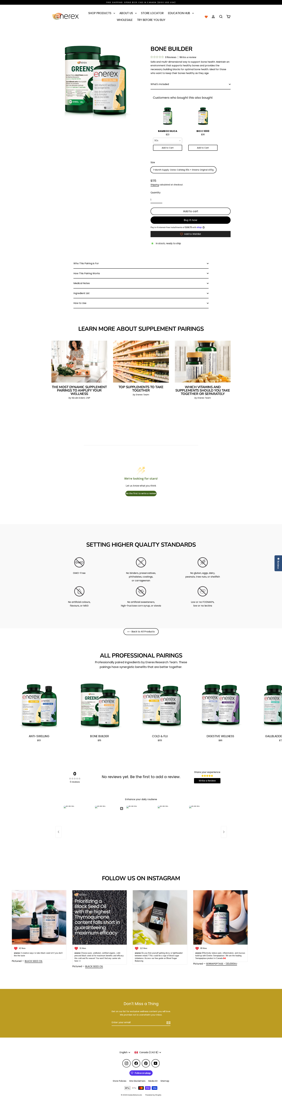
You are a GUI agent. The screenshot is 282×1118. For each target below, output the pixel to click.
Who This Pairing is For (86, 263)
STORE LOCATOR (152, 13)
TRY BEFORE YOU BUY (151, 20)
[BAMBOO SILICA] (167, 116)
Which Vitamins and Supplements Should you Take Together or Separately (202, 390)
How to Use (79, 303)
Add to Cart (168, 147)
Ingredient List (81, 293)
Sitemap (165, 1080)
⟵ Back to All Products (141, 631)
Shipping (155, 184)
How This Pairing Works (86, 273)
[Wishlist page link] (206, 16)
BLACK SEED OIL (33, 961)
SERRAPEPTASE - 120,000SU (221, 963)
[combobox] (167, 140)
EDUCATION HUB (179, 13)
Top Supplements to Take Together (141, 389)
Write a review (187, 57)
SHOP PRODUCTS (100, 13)
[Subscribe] (168, 1022)
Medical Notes (81, 283)
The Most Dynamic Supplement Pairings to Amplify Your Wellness (79, 390)
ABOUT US (126, 13)
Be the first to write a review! (141, 493)
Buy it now (190, 220)
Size (153, 162)
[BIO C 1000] (202, 116)
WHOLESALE (125, 20)
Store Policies (119, 1080)
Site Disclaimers (137, 1080)
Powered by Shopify (153, 1095)
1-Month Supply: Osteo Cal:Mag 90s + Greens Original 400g (183, 169)
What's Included (160, 84)
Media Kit (153, 1080)
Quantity (156, 192)
